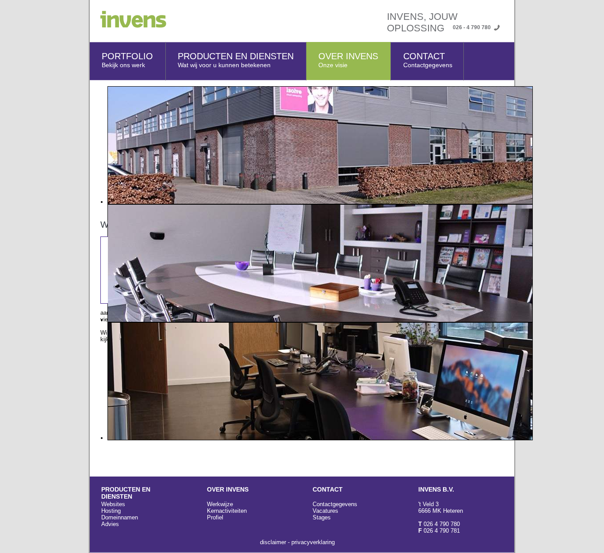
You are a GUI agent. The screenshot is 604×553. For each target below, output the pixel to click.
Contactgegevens (335, 504)
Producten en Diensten (236, 60)
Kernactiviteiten (227, 510)
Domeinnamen (119, 517)
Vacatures (325, 510)
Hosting (111, 510)
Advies (110, 524)
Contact (427, 60)
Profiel (215, 517)
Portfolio (127, 60)
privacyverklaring (313, 542)
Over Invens (348, 60)
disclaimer (273, 542)
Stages (322, 517)
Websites (113, 504)
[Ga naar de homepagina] (128, 26)
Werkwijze (220, 504)
